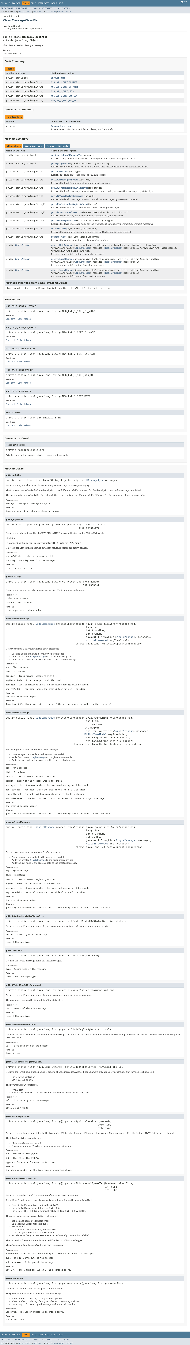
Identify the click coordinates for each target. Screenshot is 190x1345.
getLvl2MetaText (60, 171)
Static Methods (33, 146)
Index (54, 3)
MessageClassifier (61, 126)
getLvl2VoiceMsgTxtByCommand (67, 196)
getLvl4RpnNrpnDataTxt (63, 220)
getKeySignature (60, 163)
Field (20, 12)
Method (37, 12)
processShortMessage (62, 259)
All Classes (64, 8)
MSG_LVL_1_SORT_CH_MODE (64, 82)
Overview (5, 3)
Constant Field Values (18, 319)
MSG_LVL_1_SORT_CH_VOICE (64, 87)
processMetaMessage (61, 245)
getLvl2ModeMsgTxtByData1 (65, 180)
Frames (36, 8)
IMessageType (76, 155)
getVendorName (58, 237)
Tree (33, 3)
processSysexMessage (62, 270)
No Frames (47, 8)
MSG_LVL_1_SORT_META (62, 91)
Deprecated (43, 3)
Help (60, 3)
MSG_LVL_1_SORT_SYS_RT (63, 100)
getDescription (59, 155)
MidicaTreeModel (113, 248)
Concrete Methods (57, 146)
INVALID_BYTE (58, 78)
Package (16, 3)
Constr (28, 12)
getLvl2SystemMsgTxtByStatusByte (69, 188)
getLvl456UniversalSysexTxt (66, 212)
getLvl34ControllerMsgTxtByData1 (69, 204)
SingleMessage (22, 245)
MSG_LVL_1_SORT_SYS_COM (64, 96)
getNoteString (58, 228)
